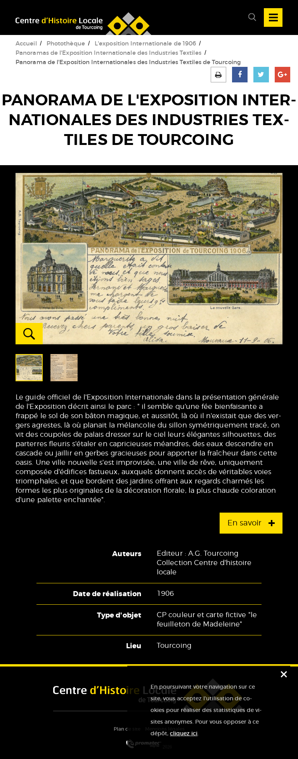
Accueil (26, 43)
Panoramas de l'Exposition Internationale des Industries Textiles (108, 52)
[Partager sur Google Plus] (282, 74)
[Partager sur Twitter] (261, 74)
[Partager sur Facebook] (240, 74)
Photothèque (66, 43)
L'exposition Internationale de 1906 (145, 43)
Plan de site (127, 729)
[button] (249, 17)
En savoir (244, 523)
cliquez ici (184, 733)
